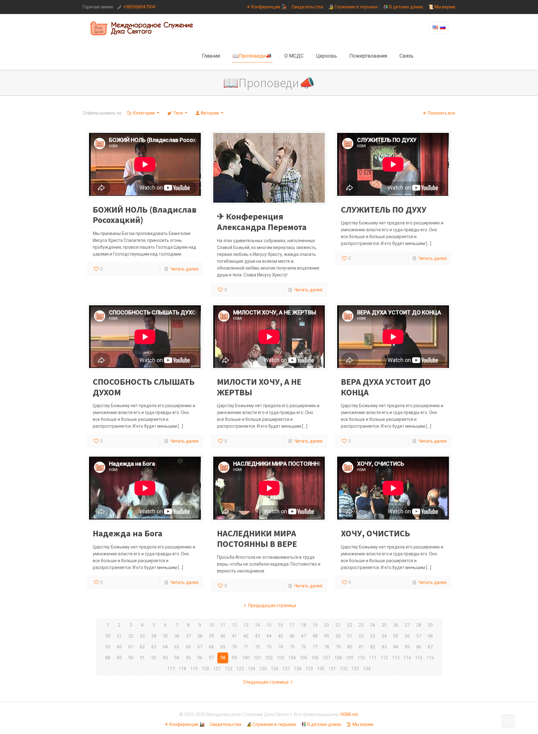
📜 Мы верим (441, 6)
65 (176, 646)
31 (119, 635)
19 (315, 625)
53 (372, 635)
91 (142, 657)
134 (366, 668)
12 (234, 625)
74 (280, 646)
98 (222, 657)
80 (349, 646)
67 (199, 646)
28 (418, 625)
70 (234, 646)
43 (257, 635)
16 (280, 625)
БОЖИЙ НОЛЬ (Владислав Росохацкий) (144, 215)
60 (119, 646)
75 (292, 646)
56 (407, 635)
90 (130, 657)
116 (430, 657)
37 (188, 635)
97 (211, 657)
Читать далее (184, 268)
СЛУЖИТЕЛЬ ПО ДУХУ (384, 209)
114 (407, 657)
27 (407, 625)
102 (269, 657)
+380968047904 (139, 6)
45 (280, 635)
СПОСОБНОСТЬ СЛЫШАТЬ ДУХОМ (144, 387)
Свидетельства (307, 6)
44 (269, 635)
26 (395, 625)
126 (274, 668)
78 (326, 646)
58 (430, 635)
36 (176, 635)
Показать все (441, 113)
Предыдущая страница (272, 605)
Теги (178, 113)
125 (263, 668)
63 (153, 646)
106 (315, 657)
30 (107, 635)
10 (211, 625)
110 (361, 657)
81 (361, 646)
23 (361, 625)
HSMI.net (349, 714)
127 (286, 668)
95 (188, 657)
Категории (144, 113)
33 (142, 635)
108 (338, 657)
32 (130, 635)
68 (211, 646)
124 (251, 668)
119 (194, 668)
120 (205, 668)
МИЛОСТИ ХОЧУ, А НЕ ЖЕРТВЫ (259, 387)
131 (332, 668)
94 (176, 657)
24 (372, 625)
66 (188, 646)
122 (228, 668)
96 (199, 657)
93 (165, 657)
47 (303, 635)
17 (292, 625)
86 (418, 646)
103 (280, 657)
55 (395, 635)
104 (292, 657)
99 (234, 657)
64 (165, 646)
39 (211, 635)
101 (257, 657)
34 (153, 635)
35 (165, 635)
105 (303, 657)
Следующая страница (266, 682)
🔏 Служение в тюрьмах (353, 6)
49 (326, 635)
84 (395, 646)
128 (297, 668)
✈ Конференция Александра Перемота (262, 222)
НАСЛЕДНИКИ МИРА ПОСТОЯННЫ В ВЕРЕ (257, 538)
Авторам (210, 113)
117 (171, 668)
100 (246, 657)
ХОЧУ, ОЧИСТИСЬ (375, 533)
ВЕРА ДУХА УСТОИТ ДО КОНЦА (386, 387)
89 (119, 657)
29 (430, 625)
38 (199, 635)
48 (315, 635)
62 (142, 646)
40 (222, 635)
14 (257, 625)
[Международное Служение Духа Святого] (142, 28)
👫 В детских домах (403, 6)
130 (320, 668)
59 (107, 646)
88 (107, 657)
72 (257, 646)
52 (361, 635)
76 (303, 646)
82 (372, 646)
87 (430, 646)
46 (292, 635)
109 (349, 657)
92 (153, 657)
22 (349, 625)
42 (245, 635)
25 (384, 625)
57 (418, 635)
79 (338, 646)
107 (326, 657)
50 (338, 635)
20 (326, 625)
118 (182, 668)
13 (245, 625)
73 (269, 646)
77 (315, 646)
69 (222, 646)
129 (309, 668)
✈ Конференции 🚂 (266, 6)
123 (240, 668)
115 (418, 657)
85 (407, 646)
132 (343, 668)
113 (395, 657)
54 (384, 635)
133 (355, 668)
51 (349, 635)
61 (130, 646)
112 (384, 657)
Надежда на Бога (128, 533)
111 (372, 657)
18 (303, 625)
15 (269, 625)
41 (234, 635)
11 (222, 625)
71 (245, 646)
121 (217, 668)
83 (384, 646)
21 (338, 625)
